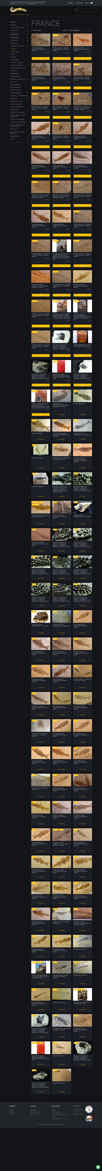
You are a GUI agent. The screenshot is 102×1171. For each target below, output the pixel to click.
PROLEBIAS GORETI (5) (59, 1055)
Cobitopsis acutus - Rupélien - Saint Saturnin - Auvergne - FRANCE (82, 196)
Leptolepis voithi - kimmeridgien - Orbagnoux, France (82, 49)
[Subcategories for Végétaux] (27, 98)
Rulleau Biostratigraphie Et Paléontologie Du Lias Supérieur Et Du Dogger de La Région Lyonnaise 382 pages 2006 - (61, 256)
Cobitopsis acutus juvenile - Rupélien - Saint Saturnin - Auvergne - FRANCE (82, 108)
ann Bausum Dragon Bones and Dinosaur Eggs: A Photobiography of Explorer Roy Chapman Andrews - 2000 (40, 405)
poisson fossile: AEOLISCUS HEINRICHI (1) (61, 922)
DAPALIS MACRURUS (79, 403)
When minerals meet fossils (17, 132)
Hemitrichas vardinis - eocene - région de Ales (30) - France (40, 544)
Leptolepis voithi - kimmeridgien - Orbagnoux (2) (61, 625)
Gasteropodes (16, 84)
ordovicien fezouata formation (18, 115)
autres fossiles (16, 104)
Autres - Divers (16, 62)
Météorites (14, 129)
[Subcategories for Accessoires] (27, 136)
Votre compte (76, 1106)
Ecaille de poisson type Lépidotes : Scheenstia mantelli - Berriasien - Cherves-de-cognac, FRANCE (61, 346)
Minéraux (13, 22)
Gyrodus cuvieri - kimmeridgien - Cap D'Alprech (82, 516)
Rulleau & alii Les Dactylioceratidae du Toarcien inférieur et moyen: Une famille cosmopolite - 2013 (82, 317)
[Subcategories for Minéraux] (27, 22)
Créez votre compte (78, 1114)
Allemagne (15, 59)
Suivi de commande (78, 1109)
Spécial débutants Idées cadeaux (17, 125)
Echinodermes (16, 93)
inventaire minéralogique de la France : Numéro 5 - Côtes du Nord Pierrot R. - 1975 (40, 976)
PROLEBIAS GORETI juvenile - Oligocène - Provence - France (61, 976)
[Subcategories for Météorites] (27, 129)
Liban (13, 54)
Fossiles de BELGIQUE (18, 122)
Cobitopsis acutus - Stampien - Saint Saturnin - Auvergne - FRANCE (40, 286)
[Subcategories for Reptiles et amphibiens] (27, 34)
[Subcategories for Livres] (27, 139)
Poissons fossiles (17, 46)
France (13, 48)
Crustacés (14, 43)
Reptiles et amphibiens (15, 34)
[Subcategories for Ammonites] (27, 74)
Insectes (14, 70)
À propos (54, 1116)
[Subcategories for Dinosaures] (27, 30)
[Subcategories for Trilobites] (27, 40)
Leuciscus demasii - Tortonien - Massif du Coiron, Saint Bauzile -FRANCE (80, 460)
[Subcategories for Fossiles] (27, 25)
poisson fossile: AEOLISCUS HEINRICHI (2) (40, 789)
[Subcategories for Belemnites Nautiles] (27, 79)
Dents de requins (17, 65)
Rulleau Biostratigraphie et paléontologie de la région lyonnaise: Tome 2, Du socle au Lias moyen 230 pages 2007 (61, 316)
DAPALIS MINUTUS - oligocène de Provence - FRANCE (61, 458)
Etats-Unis (15, 51)
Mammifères (15, 37)
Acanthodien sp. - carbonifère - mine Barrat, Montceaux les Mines (61, 405)
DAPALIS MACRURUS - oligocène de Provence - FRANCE (39, 49)
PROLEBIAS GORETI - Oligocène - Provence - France (82, 680)
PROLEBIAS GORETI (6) (59, 1083)
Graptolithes (15, 90)
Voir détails (61, 414)
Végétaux (14, 98)
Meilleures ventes (35, 1114)
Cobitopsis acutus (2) (59, 1002)
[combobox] (86, 9)
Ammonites (15, 73)
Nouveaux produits (35, 1112)
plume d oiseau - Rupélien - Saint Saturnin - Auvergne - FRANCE (61, 49)
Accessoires (14, 136)
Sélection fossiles (18, 27)
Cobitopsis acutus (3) (80, 975)
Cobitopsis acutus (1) (80, 949)
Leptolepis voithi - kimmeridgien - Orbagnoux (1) (82, 434)
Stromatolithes (16, 101)
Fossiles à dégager (17, 112)
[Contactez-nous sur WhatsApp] (98, 1167)
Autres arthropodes (18, 68)
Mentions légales (56, 1112)
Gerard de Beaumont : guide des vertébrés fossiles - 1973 (82, 345)
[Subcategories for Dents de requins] (27, 65)
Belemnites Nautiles (18, 79)
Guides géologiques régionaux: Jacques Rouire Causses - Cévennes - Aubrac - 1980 (61, 376)
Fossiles (13, 24)
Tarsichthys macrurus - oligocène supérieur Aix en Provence (61, 435)
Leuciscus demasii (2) (38, 486)
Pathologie (15, 109)
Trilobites (14, 40)
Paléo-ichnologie (17, 106)
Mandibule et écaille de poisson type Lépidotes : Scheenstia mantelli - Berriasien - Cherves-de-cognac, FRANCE (60, 489)
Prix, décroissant (74, 30)
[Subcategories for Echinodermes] (27, 93)
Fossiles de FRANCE (17, 119)
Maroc (13, 57)
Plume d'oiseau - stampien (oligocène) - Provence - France (40, 735)
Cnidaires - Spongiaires (19, 95)
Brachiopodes (16, 87)
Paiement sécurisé (56, 1118)
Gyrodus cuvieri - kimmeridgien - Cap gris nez (40, 625)
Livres (12, 139)
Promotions (33, 1109)
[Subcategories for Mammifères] (27, 38)
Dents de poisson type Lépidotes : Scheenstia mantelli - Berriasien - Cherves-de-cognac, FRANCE (82, 488)
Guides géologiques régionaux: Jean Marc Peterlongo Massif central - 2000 (40, 1057)
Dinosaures (15, 30)
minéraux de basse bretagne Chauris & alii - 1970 (82, 1003)
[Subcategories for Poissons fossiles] (27, 46)
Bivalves (14, 82)
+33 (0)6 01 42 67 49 (40, 3)
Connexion (75, 1111)
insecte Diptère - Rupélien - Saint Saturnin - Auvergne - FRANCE (82, 79)
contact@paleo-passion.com (21, 3)
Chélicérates (15, 76)
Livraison (54, 1109)
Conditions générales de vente (59, 1114)
